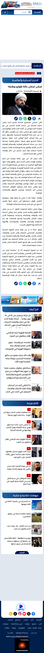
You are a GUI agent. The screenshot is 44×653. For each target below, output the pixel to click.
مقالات (6, 628)
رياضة (14, 628)
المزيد (22, 553)
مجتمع (18, 620)
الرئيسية (37, 12)
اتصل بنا (10, 633)
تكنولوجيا (22, 628)
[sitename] (20, 607)
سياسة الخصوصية (22, 633)
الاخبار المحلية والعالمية (25, 73)
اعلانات (25, 620)
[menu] (5, 12)
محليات (10, 620)
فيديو (34, 624)
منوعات (5, 624)
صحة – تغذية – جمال (35, 628)
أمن (40, 624)
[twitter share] (29, 118)
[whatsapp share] (25, 118)
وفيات (27, 624)
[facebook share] (34, 118)
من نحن (34, 633)
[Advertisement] (22, 38)
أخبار (32, 620)
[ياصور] (39, 73)
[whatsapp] (16, 118)
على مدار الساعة (16, 624)
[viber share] (20, 118)
